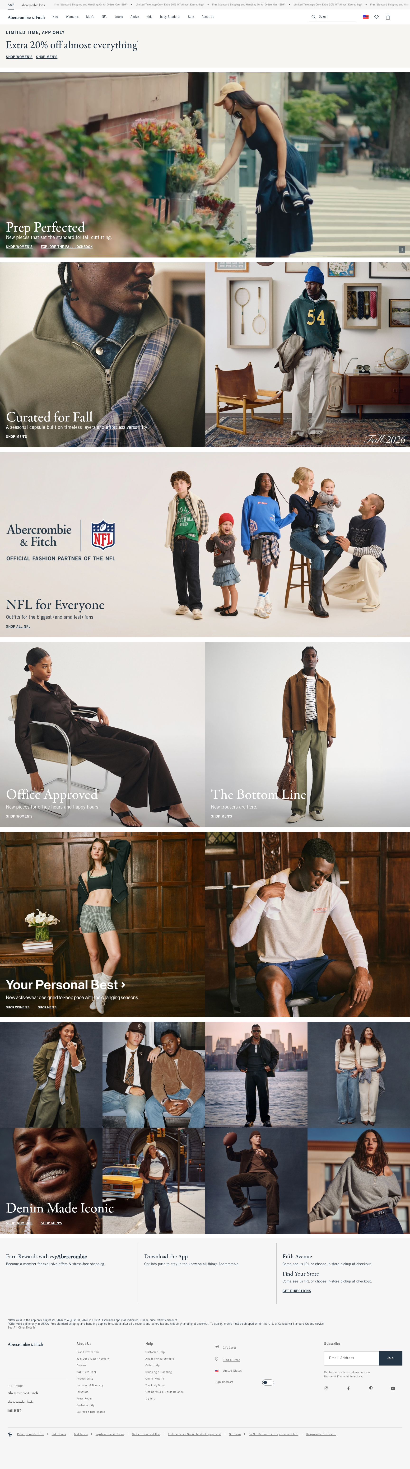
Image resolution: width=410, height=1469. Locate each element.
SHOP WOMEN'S (19, 57)
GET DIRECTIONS (297, 1291)
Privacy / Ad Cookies (30, 1434)
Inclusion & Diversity (90, 1385)
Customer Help (155, 1352)
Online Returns (154, 1379)
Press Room (84, 1399)
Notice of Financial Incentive (343, 1376)
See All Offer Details (22, 1327)
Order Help (152, 1365)
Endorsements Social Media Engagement (194, 1434)
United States (232, 1371)
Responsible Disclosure (321, 1434)
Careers (82, 1365)
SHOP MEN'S (46, 57)
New (55, 17)
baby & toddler (170, 17)
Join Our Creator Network (93, 1359)
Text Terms (81, 1434)
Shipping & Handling (158, 1372)
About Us (208, 17)
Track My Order (155, 1385)
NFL (104, 17)
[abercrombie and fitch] (26, 17)
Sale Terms (59, 1434)
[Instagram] (326, 1388)
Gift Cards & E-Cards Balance (164, 1392)
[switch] (216, 1381)
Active (134, 17)
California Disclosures (91, 1412)
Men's (90, 17)
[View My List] (376, 17)
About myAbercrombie (159, 1359)
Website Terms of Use (146, 1434)
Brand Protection (88, 1352)
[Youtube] (393, 1388)
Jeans (119, 17)
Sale (191, 17)
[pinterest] (370, 1388)
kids (149, 17)
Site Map (235, 1434)
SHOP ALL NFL (18, 626)
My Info (150, 1399)
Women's (72, 17)
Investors (83, 1392)
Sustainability (85, 1405)
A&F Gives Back (87, 1372)
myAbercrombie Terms (110, 1434)
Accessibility (85, 1379)
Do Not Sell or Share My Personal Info (273, 1434)
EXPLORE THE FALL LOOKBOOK (67, 247)
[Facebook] (348, 1388)
